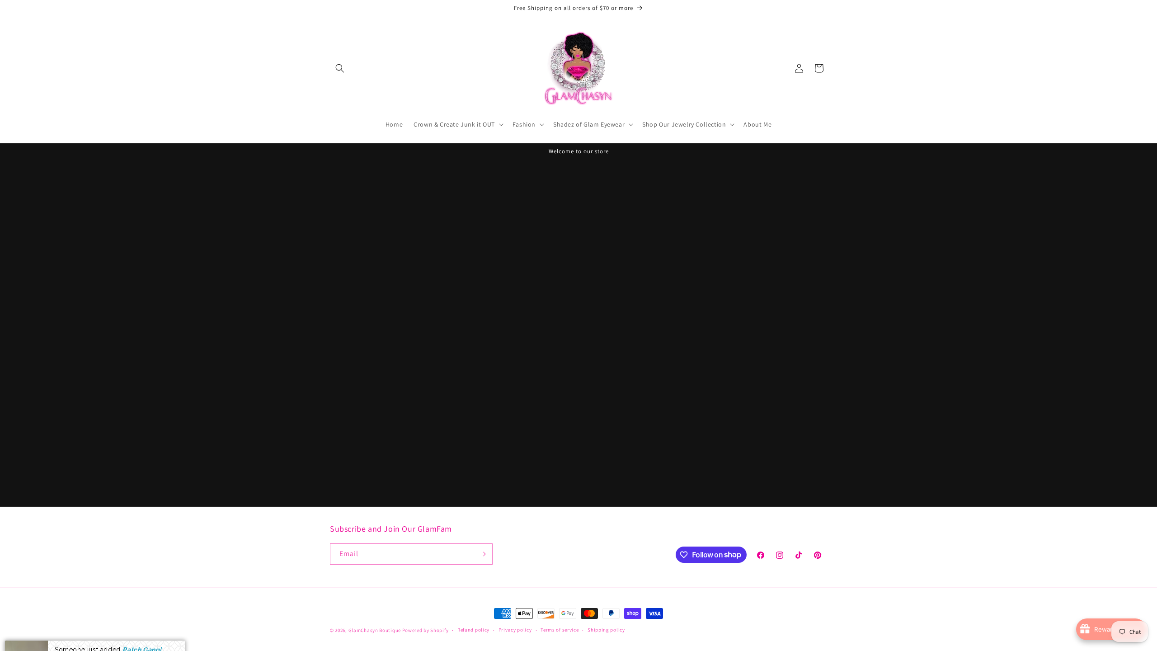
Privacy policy (515, 630)
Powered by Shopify (425, 630)
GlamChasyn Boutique (374, 630)
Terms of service (559, 630)
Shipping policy (606, 630)
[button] (340, 68)
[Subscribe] (482, 554)
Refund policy (473, 630)
